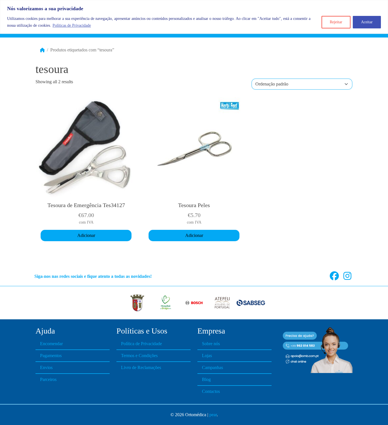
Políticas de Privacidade (72, 25)
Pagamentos (51, 355)
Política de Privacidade (141, 343)
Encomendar (51, 343)
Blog (206, 379)
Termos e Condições (139, 355)
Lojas (207, 355)
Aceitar (367, 22)
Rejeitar (336, 22)
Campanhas (212, 367)
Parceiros (48, 379)
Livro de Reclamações (141, 367)
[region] (194, 17)
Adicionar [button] (86, 235)
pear (213, 414)
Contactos (211, 391)
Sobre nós (211, 343)
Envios (46, 367)
